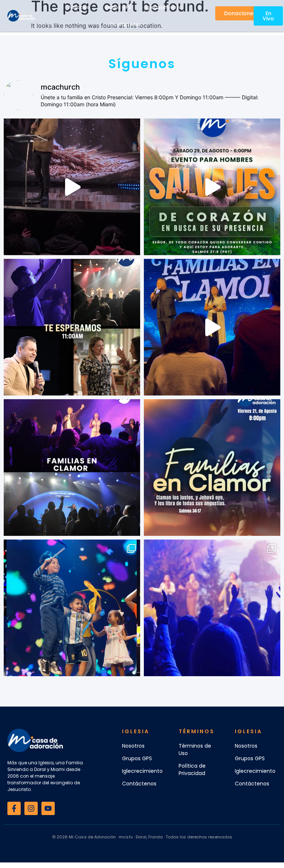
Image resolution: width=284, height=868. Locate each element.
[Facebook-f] (14, 808)
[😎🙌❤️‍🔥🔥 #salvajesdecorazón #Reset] (212, 186)
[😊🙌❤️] (212, 608)
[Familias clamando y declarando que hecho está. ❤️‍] (212, 327)
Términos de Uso (195, 749)
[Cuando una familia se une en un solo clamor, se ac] (212, 467)
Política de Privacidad (192, 769)
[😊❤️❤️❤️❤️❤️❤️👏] (72, 608)
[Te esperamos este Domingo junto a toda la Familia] (72, 327)
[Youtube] (48, 808)
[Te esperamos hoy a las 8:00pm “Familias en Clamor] (72, 467)
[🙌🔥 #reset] (72, 186)
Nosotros (133, 746)
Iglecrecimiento (142, 771)
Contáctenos (125, 24)
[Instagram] (31, 808)
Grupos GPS (137, 758)
